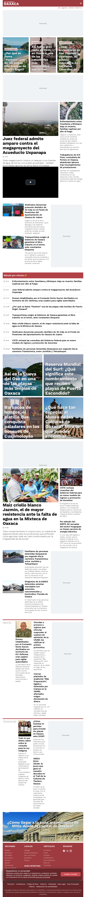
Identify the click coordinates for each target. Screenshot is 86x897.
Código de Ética (32, 884)
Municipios (9, 858)
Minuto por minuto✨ (15, 275)
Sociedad (8, 855)
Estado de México (31, 853)
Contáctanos (20, 884)
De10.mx (47, 863)
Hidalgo (27, 850)
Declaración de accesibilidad (46, 886)
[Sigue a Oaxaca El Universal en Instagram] (71, 851)
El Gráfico (47, 850)
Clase (46, 853)
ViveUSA (47, 855)
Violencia (43, 884)
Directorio (10, 884)
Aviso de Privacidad (43, 877)
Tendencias (37, 43)
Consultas (47, 865)
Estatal (7, 850)
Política (7, 860)
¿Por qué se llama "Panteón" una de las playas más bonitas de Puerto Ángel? (15, 61)
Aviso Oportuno (49, 860)
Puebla (26, 860)
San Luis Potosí (30, 855)
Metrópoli (8, 853)
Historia (32, 886)
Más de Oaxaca (11, 49)
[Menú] (80, 3)
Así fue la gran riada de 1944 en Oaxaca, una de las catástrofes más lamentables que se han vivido (42, 59)
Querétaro (28, 858)
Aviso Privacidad (73, 884)
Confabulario (48, 858)
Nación (7, 863)
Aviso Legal (61, 884)
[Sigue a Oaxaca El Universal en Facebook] (64, 851)
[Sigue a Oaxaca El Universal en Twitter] (68, 851)
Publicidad (52, 884)
